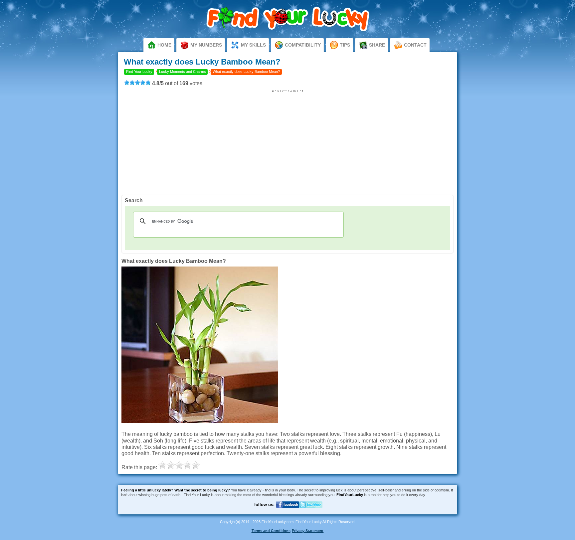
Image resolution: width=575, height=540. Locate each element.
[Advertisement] (287, 139)
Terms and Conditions (271, 531)
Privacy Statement (307, 531)
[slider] (137, 82)
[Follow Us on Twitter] (310, 512)
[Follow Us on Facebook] (287, 512)
